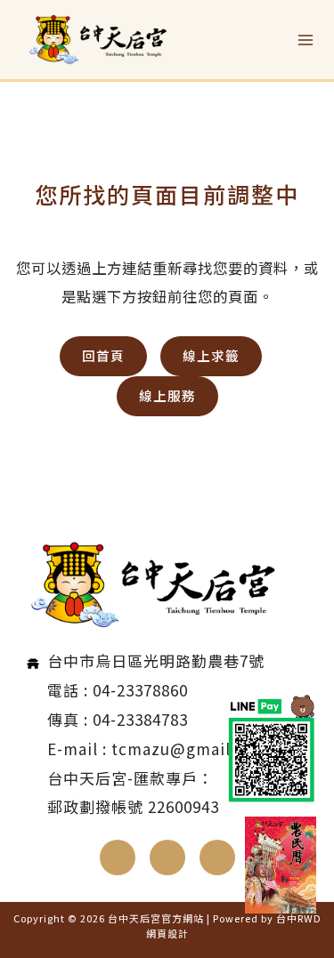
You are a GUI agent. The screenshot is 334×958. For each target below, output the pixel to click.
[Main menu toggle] (305, 40)
